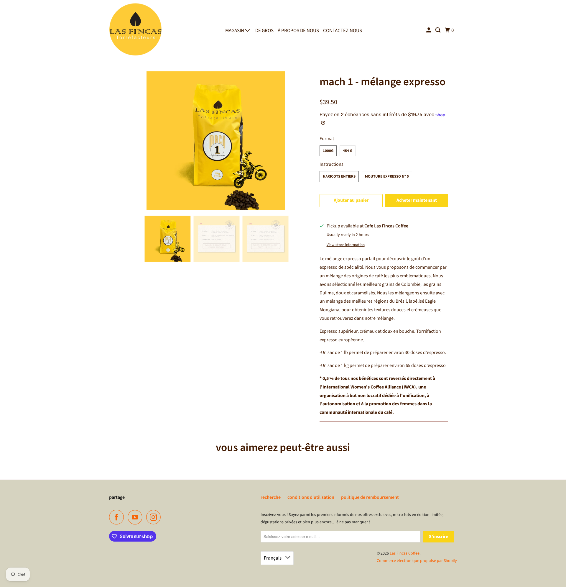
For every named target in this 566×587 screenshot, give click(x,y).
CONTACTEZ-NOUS (342, 30)
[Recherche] (438, 30)
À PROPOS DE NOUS (298, 30)
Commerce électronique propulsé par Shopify (417, 561)
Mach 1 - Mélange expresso (382, 82)
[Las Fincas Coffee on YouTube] (136, 517)
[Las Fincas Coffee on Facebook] (118, 517)
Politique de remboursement (370, 497)
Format (327, 138)
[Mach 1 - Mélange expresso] (216, 140)
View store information (346, 244)
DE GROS (264, 30)
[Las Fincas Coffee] (135, 29)
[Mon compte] (429, 30)
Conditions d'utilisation (310, 497)
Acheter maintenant (416, 200)
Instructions (331, 164)
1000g (328, 150)
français (273, 558)
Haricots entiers (339, 176)
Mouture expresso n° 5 (387, 176)
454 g (347, 150)
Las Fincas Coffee (404, 553)
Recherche (271, 497)
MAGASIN (235, 30)
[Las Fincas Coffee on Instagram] (155, 517)
